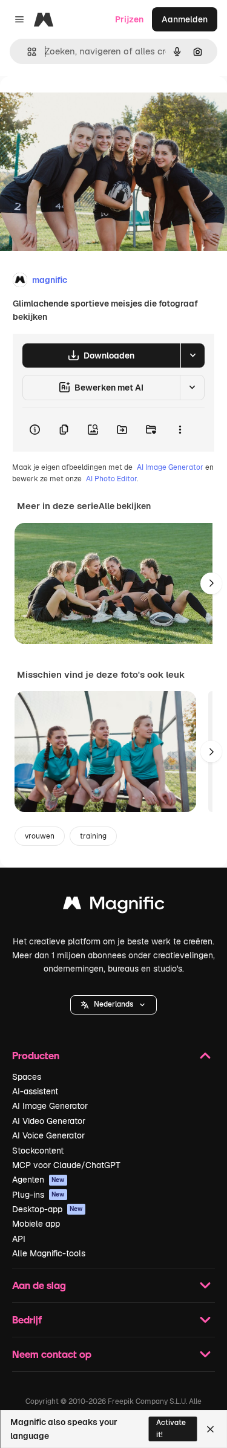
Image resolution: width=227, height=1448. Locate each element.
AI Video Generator (48, 1120)
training (93, 836)
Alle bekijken (125, 506)
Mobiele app (36, 1223)
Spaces (26, 1076)
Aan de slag (39, 1285)
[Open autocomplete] (27, 51)
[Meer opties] (180, 430)
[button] (113, 1005)
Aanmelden (185, 19)
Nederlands (113, 1004)
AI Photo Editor (111, 479)
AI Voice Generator (48, 1135)
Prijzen (129, 19)
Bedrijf (27, 1319)
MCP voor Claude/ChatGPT (66, 1165)
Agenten (38, 1179)
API (18, 1238)
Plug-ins (38, 1194)
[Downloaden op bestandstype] (192, 355)
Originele (80, 103)
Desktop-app (47, 1209)
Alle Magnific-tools (48, 1253)
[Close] (210, 1429)
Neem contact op (51, 1354)
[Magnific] (114, 906)
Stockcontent (38, 1150)
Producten (35, 1055)
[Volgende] (211, 583)
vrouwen (39, 836)
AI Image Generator (170, 467)
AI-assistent (35, 1091)
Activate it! (171, 1428)
